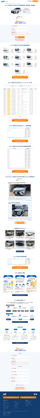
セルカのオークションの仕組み (6, 403)
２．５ (8, 136)
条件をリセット (29, 85)
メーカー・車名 (13, 355)
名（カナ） (12, 371)
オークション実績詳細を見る (29, 200)
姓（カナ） (12, 368)
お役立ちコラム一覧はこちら (20, 251)
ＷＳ (7, 132)
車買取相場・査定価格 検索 (11, 3)
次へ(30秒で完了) (20, 37)
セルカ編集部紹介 (16, 404)
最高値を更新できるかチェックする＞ (20, 77)
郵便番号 (12, 381)
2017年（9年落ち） (9, 260)
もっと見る (20, 116)
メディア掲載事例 (16, 403)
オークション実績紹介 (28, 402)
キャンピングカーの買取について (29, 404)
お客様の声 (15, 401)
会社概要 (3, 411)
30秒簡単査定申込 (36, 1)
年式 (11, 358)
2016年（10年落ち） (9, 261)
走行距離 (12, 32)
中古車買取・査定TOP (7, 3)
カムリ (17, 3)
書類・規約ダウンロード (22, 411)
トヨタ (15, 3)
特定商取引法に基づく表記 (17, 411)
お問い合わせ (26, 411)
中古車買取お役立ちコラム (28, 403)
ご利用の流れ (4, 404)
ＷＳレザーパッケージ (9, 129)
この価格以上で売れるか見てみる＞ (20, 120)
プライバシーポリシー (7, 411)
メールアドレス (13, 374)
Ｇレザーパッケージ (9, 130)
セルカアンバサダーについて (17, 402)
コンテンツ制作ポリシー (12, 411)
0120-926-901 (30, 1)
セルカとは (4, 401)
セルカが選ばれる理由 (5, 402)
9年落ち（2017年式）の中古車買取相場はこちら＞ (20, 40)
